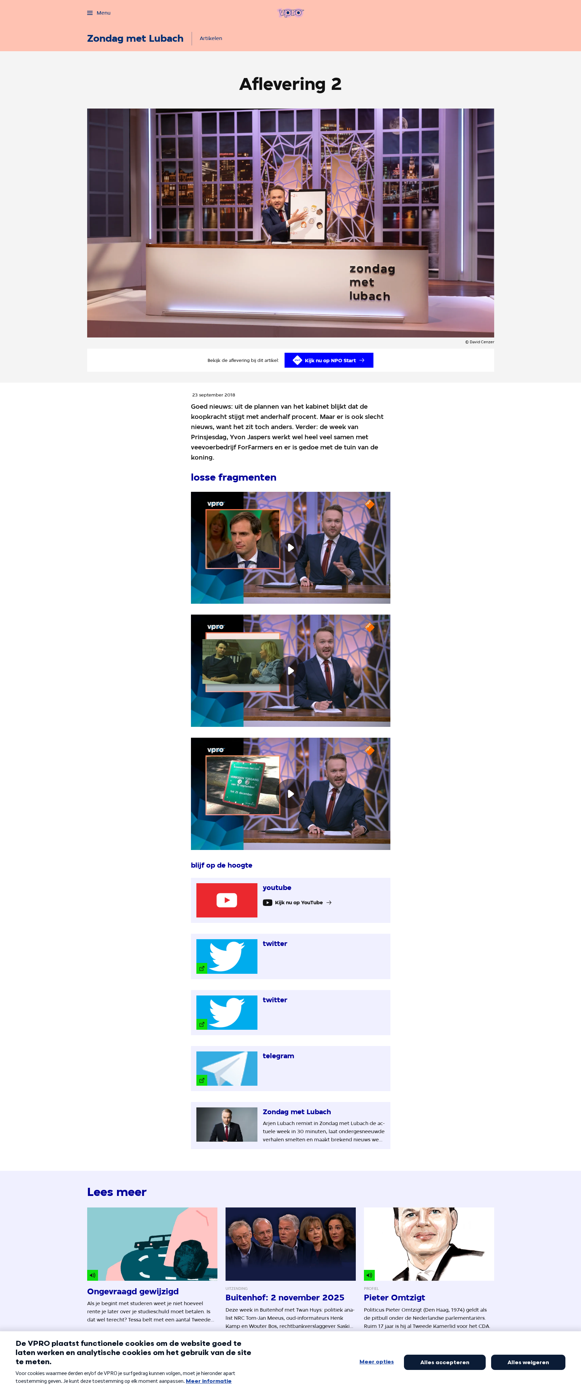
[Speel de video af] (291, 548)
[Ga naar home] (290, 13)
